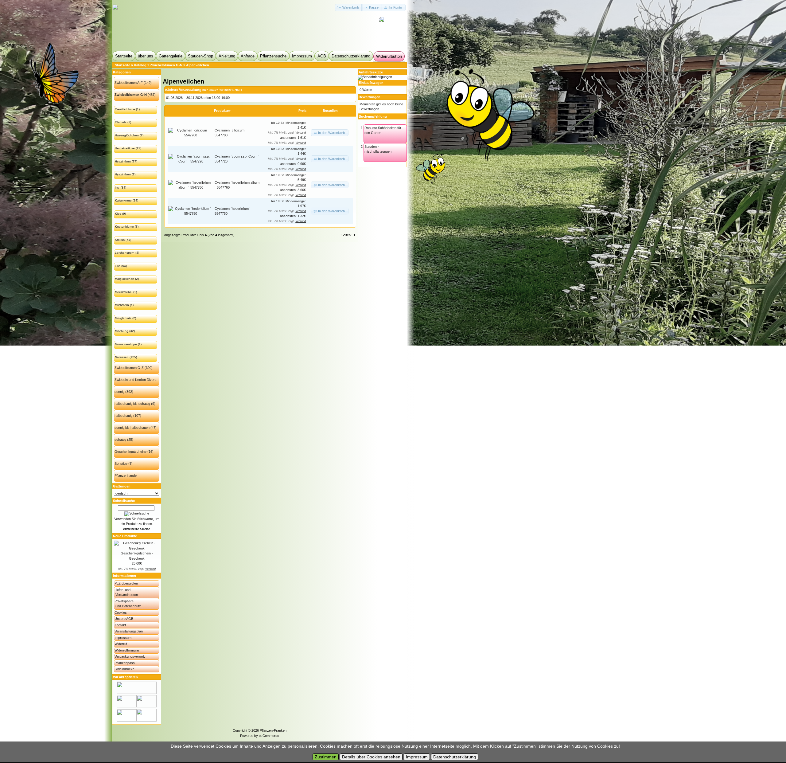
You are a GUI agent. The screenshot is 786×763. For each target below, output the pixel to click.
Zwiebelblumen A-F (129, 82)
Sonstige (121, 463)
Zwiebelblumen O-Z (129, 368)
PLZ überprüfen (126, 583)
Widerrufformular (127, 650)
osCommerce (269, 736)
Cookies (121, 612)
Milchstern (122, 305)
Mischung (121, 331)
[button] (349, 7)
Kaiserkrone (123, 200)
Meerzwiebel (123, 292)
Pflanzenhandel (126, 475)
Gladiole (120, 122)
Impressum (302, 56)
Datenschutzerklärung (351, 56)
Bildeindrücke (124, 669)
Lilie (117, 266)
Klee (118, 213)
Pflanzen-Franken (273, 730)
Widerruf (121, 644)
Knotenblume (124, 226)
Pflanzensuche (273, 56)
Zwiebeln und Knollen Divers (136, 379)
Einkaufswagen (371, 82)
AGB (321, 56)
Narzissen (122, 357)
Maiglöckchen (124, 278)
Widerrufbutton (389, 56)
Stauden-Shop (200, 56)
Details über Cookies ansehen (371, 756)
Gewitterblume (125, 109)
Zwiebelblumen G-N (166, 65)
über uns (145, 56)
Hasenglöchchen (127, 135)
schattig (120, 439)
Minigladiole (123, 318)
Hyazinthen (123, 161)
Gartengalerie (170, 56)
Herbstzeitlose (125, 148)
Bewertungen (369, 97)
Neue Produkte (125, 536)
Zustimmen (326, 756)
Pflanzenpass (125, 663)
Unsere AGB (124, 618)
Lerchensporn (124, 252)
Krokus (120, 239)
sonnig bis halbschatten (132, 427)
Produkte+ (222, 110)
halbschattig (123, 415)
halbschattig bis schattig (132, 403)
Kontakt (120, 625)
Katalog (140, 65)
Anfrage (248, 56)
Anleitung (227, 56)
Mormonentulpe (126, 344)
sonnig (119, 391)
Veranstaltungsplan (129, 631)
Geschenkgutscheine (130, 451)
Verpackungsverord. (130, 656)
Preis (302, 110)
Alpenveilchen (197, 65)
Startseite (123, 56)
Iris (117, 187)
